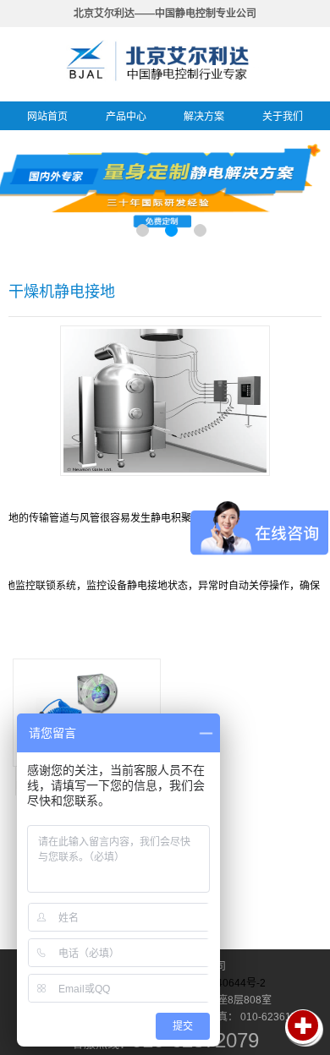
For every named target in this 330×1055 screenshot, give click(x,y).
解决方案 (204, 117)
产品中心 (126, 117)
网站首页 (47, 117)
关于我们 (282, 117)
